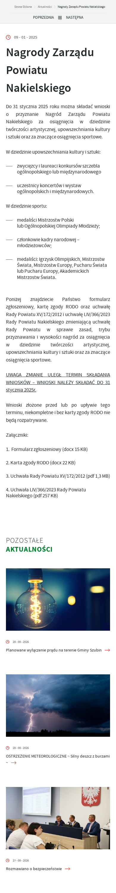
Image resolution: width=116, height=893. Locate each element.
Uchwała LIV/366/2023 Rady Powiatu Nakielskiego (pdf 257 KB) (46, 493)
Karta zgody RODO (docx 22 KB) (43, 463)
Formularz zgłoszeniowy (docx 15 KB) (49, 449)
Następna (74, 17)
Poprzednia (43, 17)
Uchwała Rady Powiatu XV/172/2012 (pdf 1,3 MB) (60, 476)
